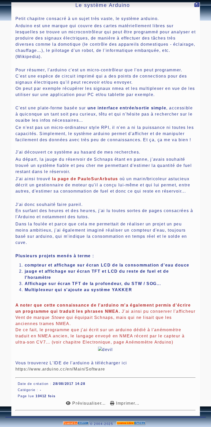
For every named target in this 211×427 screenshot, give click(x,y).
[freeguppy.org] (76, 424)
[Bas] (3, 48)
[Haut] (3, 35)
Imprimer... (127, 403)
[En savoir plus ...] (132, 424)
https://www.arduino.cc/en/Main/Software (60, 369)
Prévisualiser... (89, 403)
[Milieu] (3, 42)
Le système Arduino (102, 5)
